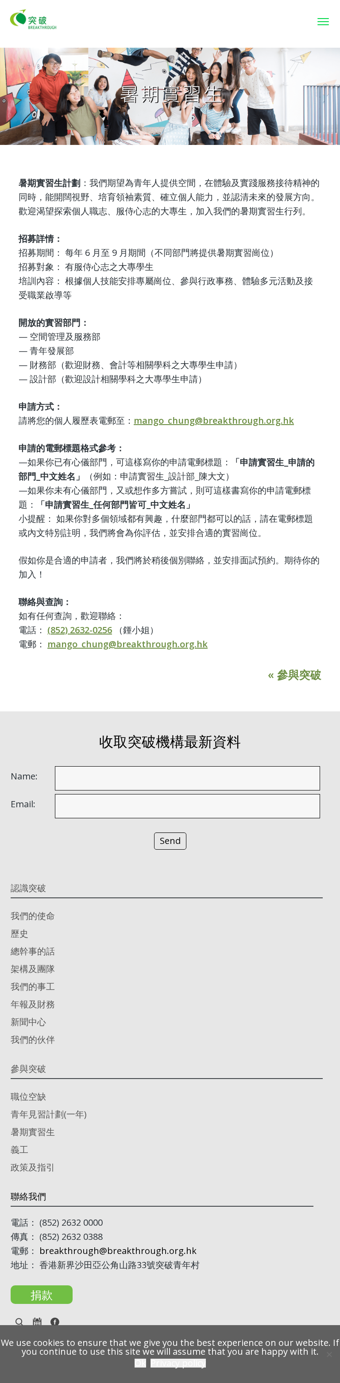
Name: (24, 776)
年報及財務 (33, 1004)
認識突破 (28, 888)
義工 (19, 1149)
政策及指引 (33, 1167)
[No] (329, 1354)
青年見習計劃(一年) (49, 1114)
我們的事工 (33, 986)
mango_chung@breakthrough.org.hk (214, 420)
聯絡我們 (28, 1196)
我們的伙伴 (33, 1039)
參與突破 (28, 1069)
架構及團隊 (33, 969)
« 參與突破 (294, 674)
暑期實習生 (33, 1132)
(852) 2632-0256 (79, 630)
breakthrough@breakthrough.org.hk (118, 1251)
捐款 (42, 1294)
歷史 (19, 933)
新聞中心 (28, 1022)
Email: (23, 804)
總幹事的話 (33, 951)
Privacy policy (178, 1363)
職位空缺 (28, 1096)
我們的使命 (33, 916)
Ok (140, 1363)
